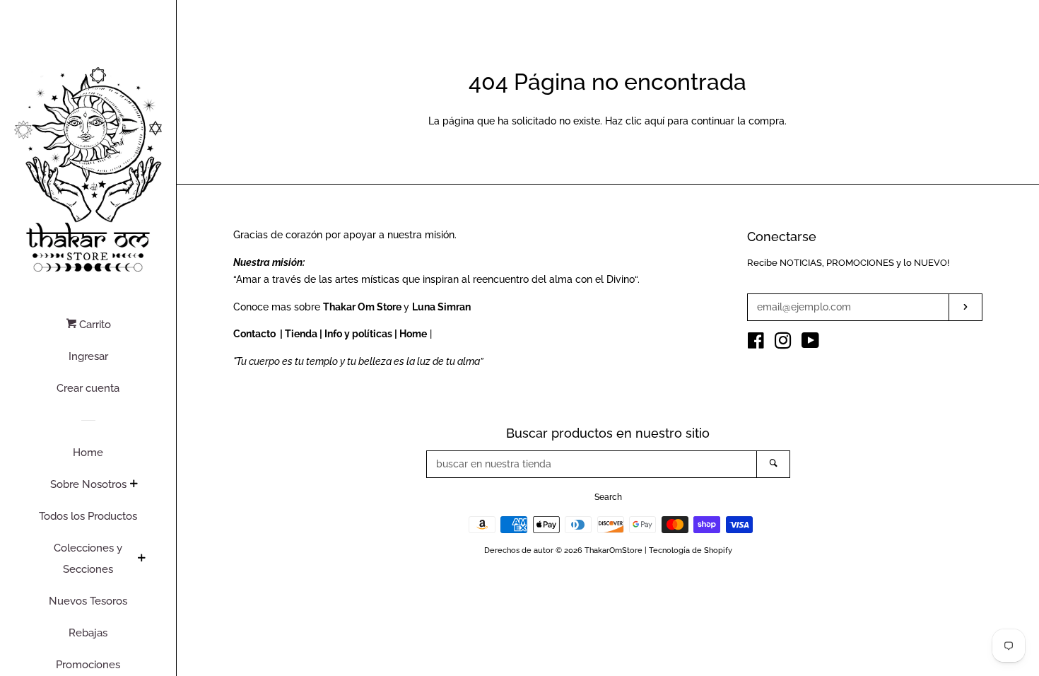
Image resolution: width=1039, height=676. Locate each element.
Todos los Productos (88, 516)
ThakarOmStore (613, 550)
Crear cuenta (88, 388)
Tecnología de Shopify (690, 550)
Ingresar (88, 356)
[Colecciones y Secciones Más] (141, 559)
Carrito (93, 324)
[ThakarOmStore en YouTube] (810, 343)
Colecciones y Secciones (88, 559)
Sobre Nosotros (88, 484)
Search (608, 497)
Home (88, 452)
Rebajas (88, 633)
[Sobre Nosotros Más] (134, 485)
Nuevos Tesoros (88, 601)
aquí (654, 121)
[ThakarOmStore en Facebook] (756, 343)
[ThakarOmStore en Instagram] (783, 343)
